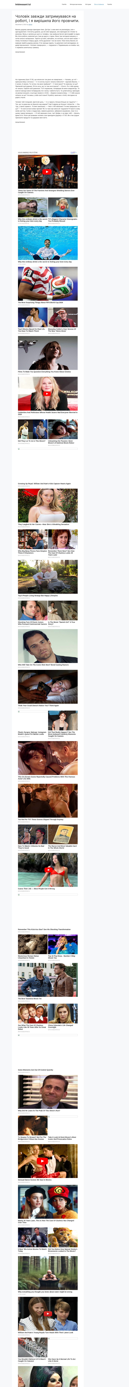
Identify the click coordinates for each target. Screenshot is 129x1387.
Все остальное (99, 4)
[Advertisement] (47, 65)
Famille (64, 4)
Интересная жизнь (76, 4)
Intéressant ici (23, 4)
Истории (88, 4)
